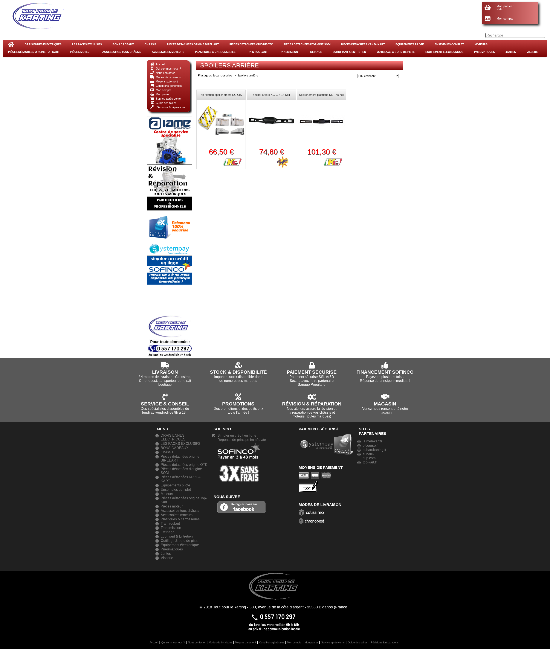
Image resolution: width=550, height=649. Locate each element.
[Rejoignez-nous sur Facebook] (241, 507)
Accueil (154, 642)
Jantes (511, 51)
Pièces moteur (81, 51)
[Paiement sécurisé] (316, 475)
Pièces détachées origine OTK (251, 44)
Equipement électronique (444, 51)
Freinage (315, 51)
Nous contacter (197, 642)
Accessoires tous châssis (121, 51)
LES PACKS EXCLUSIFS (87, 44)
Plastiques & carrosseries (215, 51)
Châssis (150, 44)
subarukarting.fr (374, 450)
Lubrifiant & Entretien (349, 51)
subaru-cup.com (369, 456)
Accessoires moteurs (168, 51)
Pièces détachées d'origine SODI (307, 44)
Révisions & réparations (385, 642)
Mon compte (294, 642)
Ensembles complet (449, 44)
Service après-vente (333, 642)
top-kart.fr (370, 462)
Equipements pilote (410, 44)
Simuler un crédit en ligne (236, 435)
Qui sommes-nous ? (173, 642)
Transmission (288, 51)
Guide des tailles (357, 642)
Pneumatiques (484, 51)
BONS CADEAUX (123, 44)
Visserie (532, 51)
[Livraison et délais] (313, 512)
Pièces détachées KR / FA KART (363, 44)
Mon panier (311, 642)
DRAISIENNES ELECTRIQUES (43, 44)
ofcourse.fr (371, 445)
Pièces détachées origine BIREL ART (193, 44)
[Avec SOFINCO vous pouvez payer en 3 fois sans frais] (238, 462)
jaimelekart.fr (372, 441)
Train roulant (256, 51)
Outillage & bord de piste (396, 51)
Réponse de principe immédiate (241, 440)
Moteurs (481, 44)
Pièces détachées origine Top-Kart (34, 51)
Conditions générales (272, 642)
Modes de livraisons (221, 642)
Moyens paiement (245, 642)
